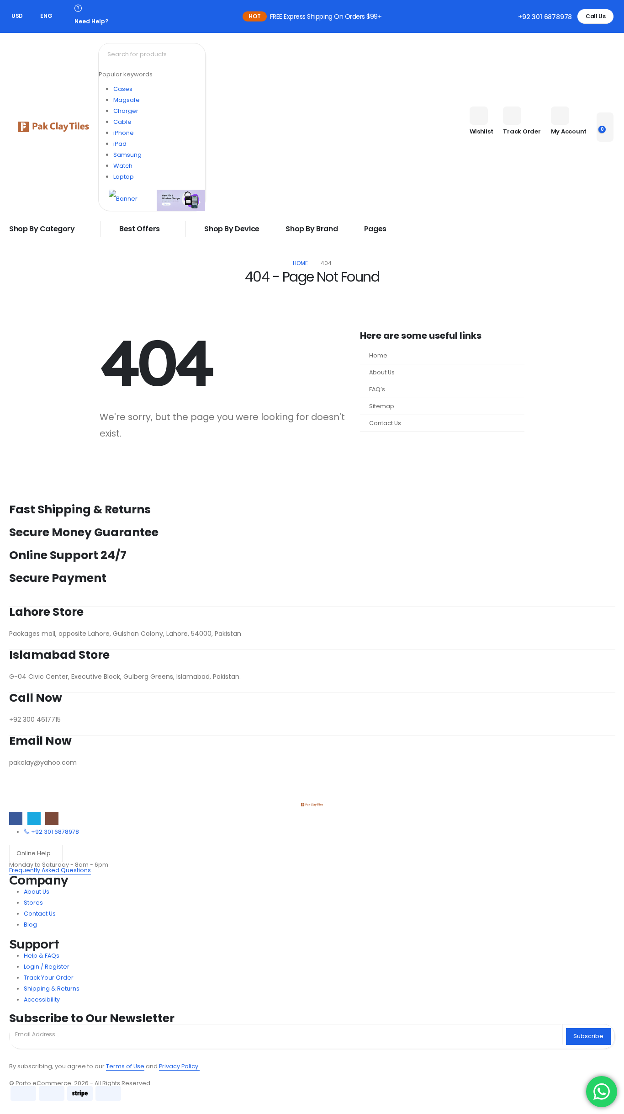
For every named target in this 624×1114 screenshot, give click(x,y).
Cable (122, 121)
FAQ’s (377, 389)
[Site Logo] (53, 127)
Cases (122, 89)
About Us (382, 372)
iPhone (123, 132)
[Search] (197, 54)
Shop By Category (42, 229)
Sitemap (381, 406)
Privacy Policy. (179, 1066)
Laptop (123, 176)
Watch (122, 165)
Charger (125, 111)
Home (378, 355)
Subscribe (588, 1036)
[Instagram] (51, 818)
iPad (120, 143)
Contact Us (385, 423)
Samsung (127, 154)
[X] (34, 818)
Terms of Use (125, 1066)
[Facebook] (15, 818)
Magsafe (126, 100)
